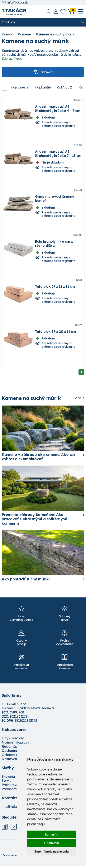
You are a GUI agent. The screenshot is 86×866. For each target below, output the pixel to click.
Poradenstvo (12, 789)
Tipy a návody (13, 738)
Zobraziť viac (12, 58)
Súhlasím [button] (51, 834)
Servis (6, 781)
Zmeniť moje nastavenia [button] (51, 851)
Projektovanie (12, 785)
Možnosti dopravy (15, 742)
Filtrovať (46, 72)
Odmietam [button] (51, 843)
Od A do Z (64, 87)
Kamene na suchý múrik (55, 34)
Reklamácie (11, 746)
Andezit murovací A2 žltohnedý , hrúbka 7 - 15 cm (58, 153)
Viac (78, 398)
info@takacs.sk (18, 2)
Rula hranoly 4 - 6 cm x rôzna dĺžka (54, 243)
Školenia (8, 776)
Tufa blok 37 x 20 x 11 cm (55, 331)
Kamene (24, 34)
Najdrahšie (43, 87)
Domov (7, 34)
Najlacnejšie (19, 87)
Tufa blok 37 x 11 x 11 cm (55, 286)
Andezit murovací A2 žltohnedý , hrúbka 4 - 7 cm (57, 108)
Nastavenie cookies (17, 759)
